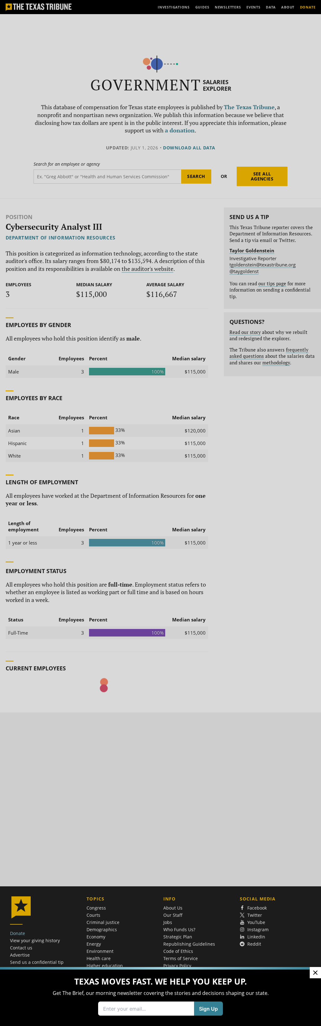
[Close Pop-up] (315, 877)
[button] (160, 513)
